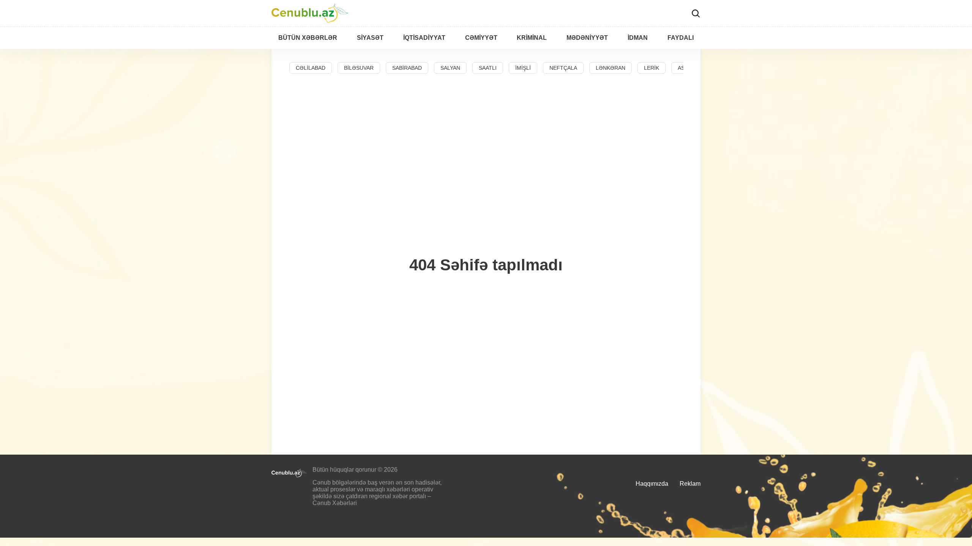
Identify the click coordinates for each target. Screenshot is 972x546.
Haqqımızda (652, 483)
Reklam (690, 483)
